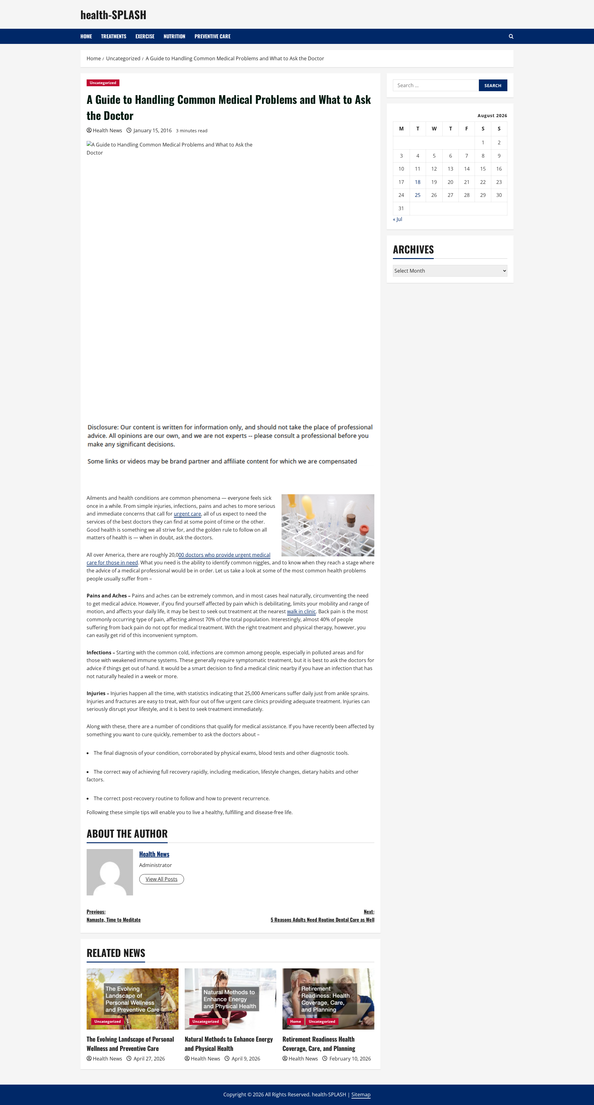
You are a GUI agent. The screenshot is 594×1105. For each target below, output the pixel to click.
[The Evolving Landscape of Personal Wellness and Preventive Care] (133, 999)
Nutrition (174, 36)
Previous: (114, 915)
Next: (322, 915)
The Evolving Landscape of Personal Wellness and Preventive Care (130, 1043)
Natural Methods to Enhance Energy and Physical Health (229, 1043)
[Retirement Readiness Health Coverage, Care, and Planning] (328, 999)
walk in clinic (301, 611)
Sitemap (361, 1094)
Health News (107, 130)
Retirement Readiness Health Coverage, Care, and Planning (318, 1043)
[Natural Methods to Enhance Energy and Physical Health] (231, 999)
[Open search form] (511, 36)
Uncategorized (103, 82)
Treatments (113, 36)
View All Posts (162, 879)
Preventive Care (212, 36)
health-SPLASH (113, 14)
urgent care (187, 513)
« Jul (397, 219)
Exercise (145, 36)
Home (86, 36)
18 (417, 182)
